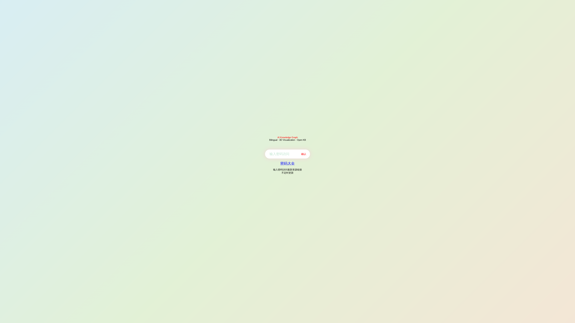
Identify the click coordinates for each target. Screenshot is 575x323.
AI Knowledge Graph (287, 137)
